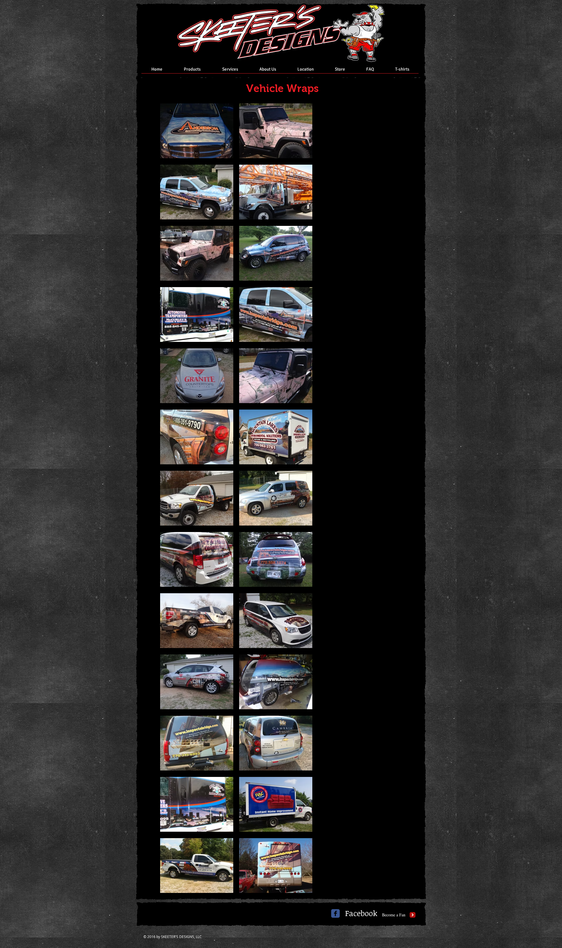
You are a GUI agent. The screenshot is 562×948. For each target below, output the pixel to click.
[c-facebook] (335, 913)
